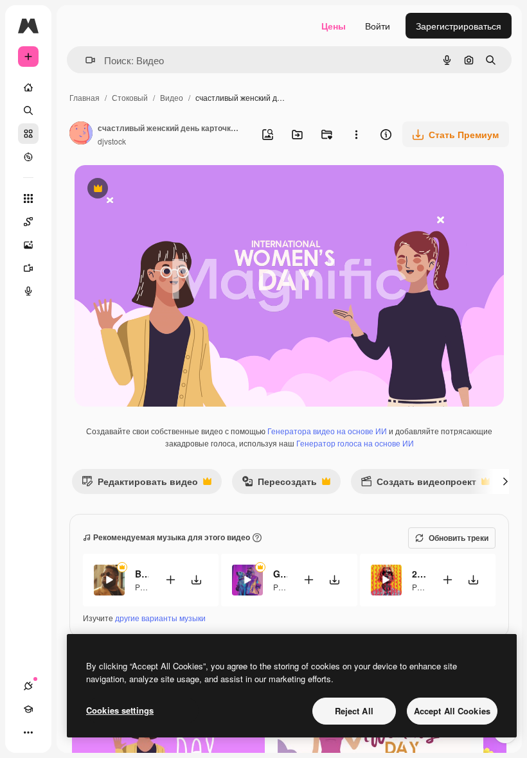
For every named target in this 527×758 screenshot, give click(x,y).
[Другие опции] (356, 134)
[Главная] (28, 87)
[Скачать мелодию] (196, 580)
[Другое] (28, 732)
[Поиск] (28, 110)
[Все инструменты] (28, 198)
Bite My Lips (141, 573)
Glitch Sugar (280, 573)
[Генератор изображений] (28, 244)
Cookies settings (120, 710)
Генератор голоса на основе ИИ (355, 442)
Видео (171, 97)
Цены (333, 25)
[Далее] (505, 481)
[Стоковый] (28, 133)
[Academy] (28, 709)
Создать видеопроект (418, 484)
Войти (377, 25)
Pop (142, 586)
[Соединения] (28, 686)
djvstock (112, 141)
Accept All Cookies (452, 711)
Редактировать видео (140, 484)
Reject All (354, 711)
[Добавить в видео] (170, 580)
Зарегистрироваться (458, 25)
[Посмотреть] (28, 156)
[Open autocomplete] (85, 60)
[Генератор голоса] (28, 291)
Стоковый (130, 97)
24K (418, 573)
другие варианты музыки (160, 617)
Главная (84, 97)
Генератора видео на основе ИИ (327, 430)
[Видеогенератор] (28, 268)
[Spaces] (28, 221)
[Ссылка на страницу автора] (81, 134)
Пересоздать (279, 484)
